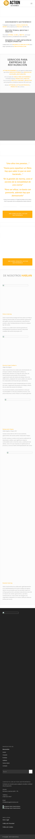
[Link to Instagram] (26, 836)
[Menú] (31, 3)
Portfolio (5, 757)
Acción (4, 752)
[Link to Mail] (31, 836)
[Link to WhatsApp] (28, 836)
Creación (5, 755)
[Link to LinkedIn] (23, 836)
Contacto (5, 766)
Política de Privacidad (8, 823)
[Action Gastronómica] (14, 3)
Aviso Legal (6, 820)
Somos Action (6, 763)
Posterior (33, 10)
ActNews (5, 760)
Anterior (1, 10)
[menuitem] (31, 3)
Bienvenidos (6, 749)
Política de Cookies (8, 827)
